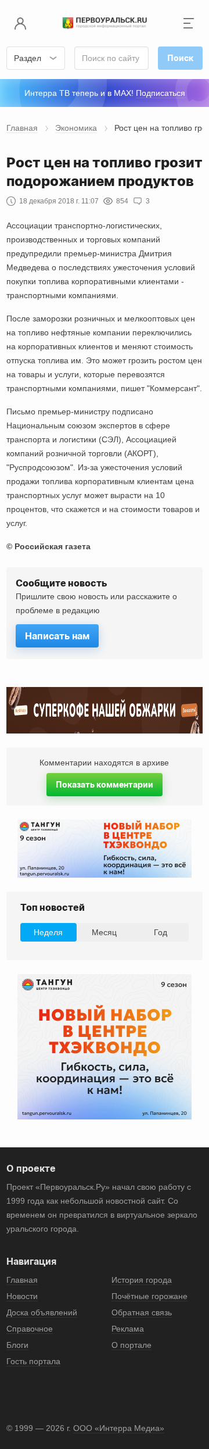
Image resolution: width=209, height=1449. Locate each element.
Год (160, 932)
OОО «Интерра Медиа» (118, 1428)
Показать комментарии (104, 784)
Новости (22, 1296)
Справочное (29, 1328)
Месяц (104, 932)
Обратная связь (141, 1312)
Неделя (48, 932)
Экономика (76, 128)
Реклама (127, 1328)
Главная (22, 128)
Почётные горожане (149, 1296)
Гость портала (33, 1361)
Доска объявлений (41, 1312)
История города (141, 1280)
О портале (131, 1345)
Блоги (17, 1345)
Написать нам (57, 636)
